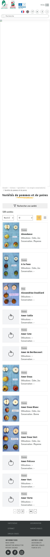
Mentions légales (38, 545)
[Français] (22, 11)
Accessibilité (37, 543)
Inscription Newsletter (14, 545)
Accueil (5, 187)
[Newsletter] (32, 11)
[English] (27, 11)
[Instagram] (47, 11)
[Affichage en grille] (45, 217)
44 (31, 511)
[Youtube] (37, 11)
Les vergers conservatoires (36, 187)
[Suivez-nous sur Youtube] (8, 552)
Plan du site (36, 548)
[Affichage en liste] (39, 217)
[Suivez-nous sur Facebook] (15, 552)
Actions (12, 187)
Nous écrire (10, 543)
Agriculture (21, 187)
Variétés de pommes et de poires (16, 190)
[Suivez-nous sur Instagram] (21, 552)
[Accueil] (8, 4)
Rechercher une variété (27, 206)
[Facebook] (42, 11)
